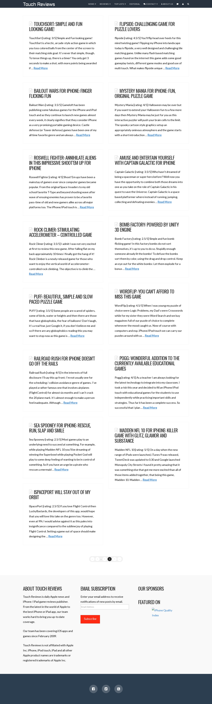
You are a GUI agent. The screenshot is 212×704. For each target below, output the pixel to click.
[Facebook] (93, 689)
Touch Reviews (39, 4)
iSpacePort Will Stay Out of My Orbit (59, 494)
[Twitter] (106, 689)
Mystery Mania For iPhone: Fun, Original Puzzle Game (145, 93)
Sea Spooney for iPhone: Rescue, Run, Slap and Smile (60, 428)
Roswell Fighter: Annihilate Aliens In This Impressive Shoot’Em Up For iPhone (62, 162)
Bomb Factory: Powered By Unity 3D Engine (147, 227)
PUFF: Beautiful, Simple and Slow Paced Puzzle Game (61, 299)
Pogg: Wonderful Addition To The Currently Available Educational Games (147, 363)
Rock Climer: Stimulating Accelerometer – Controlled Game (60, 232)
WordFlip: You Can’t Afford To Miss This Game (144, 294)
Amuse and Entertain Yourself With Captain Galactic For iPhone (145, 160)
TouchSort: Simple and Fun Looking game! (55, 26)
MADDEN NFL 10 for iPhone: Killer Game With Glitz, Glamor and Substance (146, 435)
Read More (41, 68)
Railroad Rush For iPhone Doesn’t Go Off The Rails (62, 361)
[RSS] (118, 689)
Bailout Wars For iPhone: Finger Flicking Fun (60, 93)
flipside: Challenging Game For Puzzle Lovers (145, 26)
